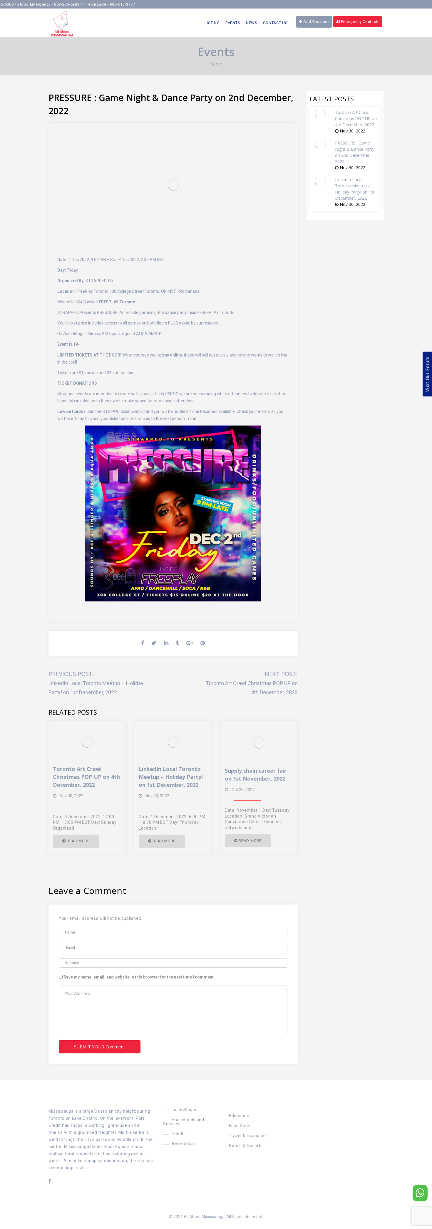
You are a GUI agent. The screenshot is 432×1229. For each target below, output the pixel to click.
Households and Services (183, 1121)
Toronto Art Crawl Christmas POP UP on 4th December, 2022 (86, 776)
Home (216, 64)
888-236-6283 (48, 4)
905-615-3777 (103, 4)
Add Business (315, 21)
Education (239, 1115)
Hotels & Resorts (246, 1145)
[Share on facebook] (143, 643)
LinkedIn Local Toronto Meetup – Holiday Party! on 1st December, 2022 (171, 776)
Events (232, 23)
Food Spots (240, 1125)
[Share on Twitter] (154, 643)
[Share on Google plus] (190, 643)
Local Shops (184, 1109)
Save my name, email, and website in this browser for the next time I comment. (139, 977)
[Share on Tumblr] (178, 643)
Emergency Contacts (360, 21)
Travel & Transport (248, 1135)
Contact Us (275, 23)
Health (178, 1134)
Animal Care (184, 1143)
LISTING (212, 23)
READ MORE (78, 841)
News (251, 23)
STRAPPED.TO (99, 280)
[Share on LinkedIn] (167, 643)
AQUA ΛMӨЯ (147, 333)
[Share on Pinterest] (202, 643)
